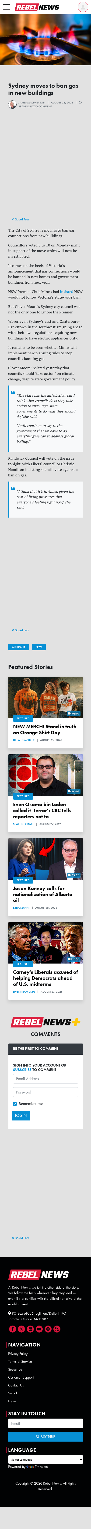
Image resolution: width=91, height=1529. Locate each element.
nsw (39, 647)
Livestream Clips (24, 992)
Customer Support (21, 1377)
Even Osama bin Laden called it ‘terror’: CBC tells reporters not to (42, 810)
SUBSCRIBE (22, 1069)
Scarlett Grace (23, 824)
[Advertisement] (45, 171)
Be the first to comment (35, 106)
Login (12, 1401)
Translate (41, 1466)
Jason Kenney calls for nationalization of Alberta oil (42, 894)
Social (12, 1393)
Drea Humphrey (24, 740)
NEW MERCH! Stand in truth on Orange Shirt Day (45, 729)
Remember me (31, 1103)
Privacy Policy (18, 1353)
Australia (18, 647)
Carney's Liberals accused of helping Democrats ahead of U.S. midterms (45, 978)
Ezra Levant (21, 908)
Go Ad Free (22, 219)
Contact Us (16, 1385)
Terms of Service (20, 1361)
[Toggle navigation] (6, 7)
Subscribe (15, 1369)
